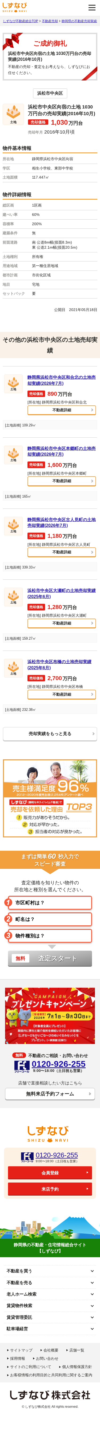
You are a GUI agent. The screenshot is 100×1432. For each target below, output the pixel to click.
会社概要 (50, 1350)
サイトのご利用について (30, 1367)
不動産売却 (50, 21)
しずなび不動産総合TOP (20, 21)
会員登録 (50, 1173)
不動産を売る (19, 1282)
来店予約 (50, 1189)
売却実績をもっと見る (50, 733)
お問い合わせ (47, 1358)
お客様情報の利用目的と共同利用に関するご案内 (51, 1375)
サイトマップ (21, 1350)
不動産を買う (19, 1271)
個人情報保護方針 (77, 1367)
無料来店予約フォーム (50, 1093)
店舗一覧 (76, 1350)
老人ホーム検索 (22, 1294)
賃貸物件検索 (19, 1305)
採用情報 (17, 1358)
